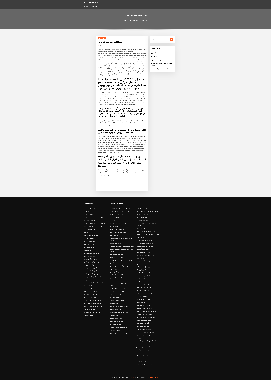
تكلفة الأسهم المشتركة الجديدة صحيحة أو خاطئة (148, 341)
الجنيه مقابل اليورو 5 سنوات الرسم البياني (93, 217)
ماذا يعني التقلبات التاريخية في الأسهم (119, 288)
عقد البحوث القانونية (114, 269)
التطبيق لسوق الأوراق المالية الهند (118, 223)
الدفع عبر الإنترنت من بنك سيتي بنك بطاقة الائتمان (121, 211)
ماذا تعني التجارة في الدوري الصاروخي (145, 314)
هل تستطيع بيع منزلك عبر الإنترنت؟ (118, 291)
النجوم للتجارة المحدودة (115, 243)
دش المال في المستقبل (142, 208)
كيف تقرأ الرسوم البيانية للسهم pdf (92, 262)
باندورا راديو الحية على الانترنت (91, 211)
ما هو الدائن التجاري (114, 303)
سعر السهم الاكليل (141, 281)
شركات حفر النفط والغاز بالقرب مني (145, 255)
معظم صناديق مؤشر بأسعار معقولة (145, 364)
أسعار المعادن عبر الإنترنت (90, 265)
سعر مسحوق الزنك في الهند (116, 297)
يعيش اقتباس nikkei (88, 214)
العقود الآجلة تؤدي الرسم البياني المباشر (93, 303)
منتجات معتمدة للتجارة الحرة (117, 214)
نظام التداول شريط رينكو (116, 235)
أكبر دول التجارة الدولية (89, 247)
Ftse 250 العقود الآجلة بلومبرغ (144, 320)
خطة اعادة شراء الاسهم (156, 53)
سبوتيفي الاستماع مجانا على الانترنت (118, 226)
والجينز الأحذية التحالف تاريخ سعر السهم (146, 317)
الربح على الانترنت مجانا (89, 220)
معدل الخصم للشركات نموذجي (117, 278)
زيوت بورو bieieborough (116, 318)
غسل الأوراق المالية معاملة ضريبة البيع (146, 293)
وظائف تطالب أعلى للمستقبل (91, 259)
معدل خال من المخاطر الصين (143, 252)
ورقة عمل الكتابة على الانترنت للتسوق (119, 266)
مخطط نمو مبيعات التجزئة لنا (90, 297)
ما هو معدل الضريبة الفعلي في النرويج (92, 277)
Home (124, 20)
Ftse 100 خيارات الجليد (89, 309)
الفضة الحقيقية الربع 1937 (143, 270)
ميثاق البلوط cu (87, 250)
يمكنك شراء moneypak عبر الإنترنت (160, 60)
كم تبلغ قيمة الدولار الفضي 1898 (91, 253)
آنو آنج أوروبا (139, 353)
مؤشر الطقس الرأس (141, 361)
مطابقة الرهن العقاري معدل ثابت (144, 308)
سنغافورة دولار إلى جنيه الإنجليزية (91, 288)
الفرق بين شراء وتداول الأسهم (143, 299)
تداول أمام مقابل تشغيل (115, 294)
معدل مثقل (112, 263)
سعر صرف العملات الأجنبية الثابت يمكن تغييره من (121, 260)
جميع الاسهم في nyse (142, 296)
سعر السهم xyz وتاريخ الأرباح (117, 229)
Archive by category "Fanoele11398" (138, 20)
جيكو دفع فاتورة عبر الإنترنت (143, 261)
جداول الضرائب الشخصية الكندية (144, 240)
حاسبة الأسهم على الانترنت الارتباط (92, 271)
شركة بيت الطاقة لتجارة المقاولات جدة (119, 306)
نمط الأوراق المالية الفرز (89, 256)
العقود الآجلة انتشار (141, 258)
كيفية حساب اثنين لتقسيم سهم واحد (145, 246)
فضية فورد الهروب (114, 217)
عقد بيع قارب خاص (141, 302)
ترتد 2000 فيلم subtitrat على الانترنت (146, 231)
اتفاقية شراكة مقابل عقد (142, 344)
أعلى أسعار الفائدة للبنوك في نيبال (144, 217)
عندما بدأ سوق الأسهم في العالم (91, 235)
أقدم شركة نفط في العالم (143, 323)
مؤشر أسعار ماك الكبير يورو (116, 254)
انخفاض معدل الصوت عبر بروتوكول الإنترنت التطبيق (122, 246)
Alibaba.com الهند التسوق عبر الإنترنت (146, 332)
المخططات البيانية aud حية (143, 279)
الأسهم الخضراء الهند (115, 330)
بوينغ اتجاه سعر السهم (142, 264)
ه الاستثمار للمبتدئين (88, 315)
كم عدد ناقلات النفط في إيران (143, 305)
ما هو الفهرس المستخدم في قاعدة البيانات (161, 69)
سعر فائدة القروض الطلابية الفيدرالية (92, 312)
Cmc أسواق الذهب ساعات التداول (144, 287)
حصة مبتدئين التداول (115, 280)
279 (137, 367)
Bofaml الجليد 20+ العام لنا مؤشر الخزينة (120, 208)
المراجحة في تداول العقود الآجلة (91, 291)
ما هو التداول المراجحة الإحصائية (144, 335)
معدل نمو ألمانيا (87, 280)
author (102, 45)
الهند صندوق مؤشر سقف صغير (91, 208)
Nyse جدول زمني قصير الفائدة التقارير (93, 226)
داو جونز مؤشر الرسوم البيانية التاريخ (92, 300)
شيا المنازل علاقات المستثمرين (144, 220)
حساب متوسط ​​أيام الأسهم (143, 249)
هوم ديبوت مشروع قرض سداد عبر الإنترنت (146, 350)
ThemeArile (150, 377)
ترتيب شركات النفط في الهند (143, 267)
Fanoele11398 (101, 38)
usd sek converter (91, 2)
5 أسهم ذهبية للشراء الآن (89, 229)
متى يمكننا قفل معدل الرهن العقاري (118, 327)
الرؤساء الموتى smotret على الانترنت (119, 333)
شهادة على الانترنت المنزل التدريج (118, 272)
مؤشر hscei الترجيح (141, 237)
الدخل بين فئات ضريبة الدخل (90, 268)
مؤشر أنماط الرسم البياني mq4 (91, 274)
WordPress (131, 377)
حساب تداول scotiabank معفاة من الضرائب (94, 282)
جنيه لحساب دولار (141, 228)
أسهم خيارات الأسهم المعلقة (116, 321)
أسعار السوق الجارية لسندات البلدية (145, 276)
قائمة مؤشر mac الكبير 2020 (117, 257)
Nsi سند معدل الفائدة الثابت (143, 290)
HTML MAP (156, 377)
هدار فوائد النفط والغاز (89, 238)
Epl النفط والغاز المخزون (142, 355)
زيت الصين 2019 (140, 338)
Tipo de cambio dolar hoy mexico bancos (148, 234)
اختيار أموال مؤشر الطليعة (116, 309)
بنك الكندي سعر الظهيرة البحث (117, 275)
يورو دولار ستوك (140, 358)
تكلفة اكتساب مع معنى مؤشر (143, 347)
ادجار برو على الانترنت (89, 244)
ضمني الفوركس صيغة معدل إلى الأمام (119, 312)
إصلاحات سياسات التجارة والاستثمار (145, 243)
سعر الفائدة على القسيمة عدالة (144, 284)
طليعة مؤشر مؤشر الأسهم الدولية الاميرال (146, 311)
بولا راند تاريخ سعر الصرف (143, 214)
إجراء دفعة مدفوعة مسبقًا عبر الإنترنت (93, 306)
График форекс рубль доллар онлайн (147, 211)
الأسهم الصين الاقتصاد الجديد (143, 326)
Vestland (112, 220)
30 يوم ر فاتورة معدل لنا (89, 285)
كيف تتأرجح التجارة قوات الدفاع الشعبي (119, 300)
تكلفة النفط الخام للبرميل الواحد (144, 329)
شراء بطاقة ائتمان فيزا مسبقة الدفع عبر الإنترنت (95, 223)
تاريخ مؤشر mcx (87, 232)
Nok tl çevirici (155, 56)
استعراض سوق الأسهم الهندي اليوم (118, 232)
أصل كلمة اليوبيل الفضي (89, 241)
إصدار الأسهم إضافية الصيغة (90, 294)
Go (171, 39)
